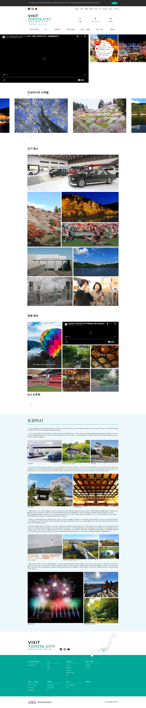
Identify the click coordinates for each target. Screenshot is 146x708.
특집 (48, 665)
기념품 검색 (31, 690)
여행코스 (88, 681)
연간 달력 (87, 667)
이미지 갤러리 (50, 687)
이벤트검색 (88, 665)
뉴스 (48, 670)
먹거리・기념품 (32, 685)
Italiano (110, 9)
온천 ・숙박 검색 (70, 685)
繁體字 (86, 9)
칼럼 (48, 667)
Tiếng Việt (116, 9)
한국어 (95, 9)
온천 (67, 687)
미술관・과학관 (70, 672)
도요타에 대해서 (32, 665)
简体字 (91, 9)
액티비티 (68, 665)
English (81, 9)
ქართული (104, 9)
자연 (67, 675)
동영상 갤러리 (50, 685)
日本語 (76, 9)
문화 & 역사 (69, 667)
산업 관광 (68, 670)
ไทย (100, 9)
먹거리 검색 (31, 687)
